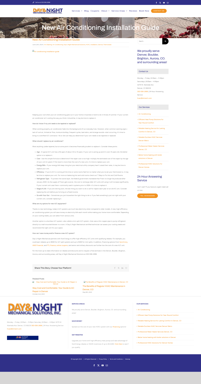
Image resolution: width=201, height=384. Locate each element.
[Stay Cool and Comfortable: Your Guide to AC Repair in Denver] (55, 282)
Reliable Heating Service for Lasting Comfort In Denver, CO (159, 321)
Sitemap (127, 359)
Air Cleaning (48, 45)
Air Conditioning (58, 45)
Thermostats (107, 45)
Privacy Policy (103, 359)
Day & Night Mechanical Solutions (74, 45)
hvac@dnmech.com (144, 98)
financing (116, 327)
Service (100, 45)
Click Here (118, 344)
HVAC (88, 45)
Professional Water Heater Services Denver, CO (155, 332)
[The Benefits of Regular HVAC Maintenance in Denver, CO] (106, 282)
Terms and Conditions (116, 359)
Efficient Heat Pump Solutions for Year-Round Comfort (158, 315)
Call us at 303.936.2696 (42, 2)
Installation (93, 45)
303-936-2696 (142, 91)
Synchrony (123, 242)
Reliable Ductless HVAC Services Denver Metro (155, 326)
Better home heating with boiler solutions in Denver (157, 337)
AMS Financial (37, 245)
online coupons (62, 245)
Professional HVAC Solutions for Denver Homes (155, 343)
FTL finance (51, 245)
